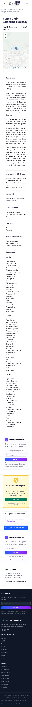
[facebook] (2, 630)
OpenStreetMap (19, 68)
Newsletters (5, 684)
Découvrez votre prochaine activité (16, 582)
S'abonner (16, 459)
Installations (5, 675)
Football (3, 638)
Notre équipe (5, 687)
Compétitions (5, 681)
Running (4, 650)
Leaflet (11, 68)
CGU (26, 700)
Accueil (3, 9)
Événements (5, 669)
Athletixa (24, 697)
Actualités (4, 667)
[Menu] (4, 3)
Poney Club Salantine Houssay (10, 12)
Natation (4, 647)
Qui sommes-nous (6, 700)
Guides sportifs (5, 672)
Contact (21, 704)
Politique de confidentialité (16, 466)
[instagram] (5, 630)
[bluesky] (8, 630)
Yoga (2, 658)
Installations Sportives (14, 9)
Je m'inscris (16, 500)
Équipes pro (5, 678)
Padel (3, 641)
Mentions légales (19, 700)
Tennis (3, 644)
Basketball (4, 652)
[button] (16, 48)
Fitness (3, 655)
